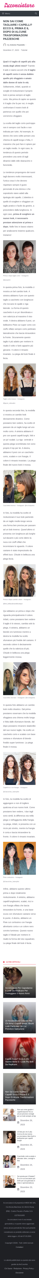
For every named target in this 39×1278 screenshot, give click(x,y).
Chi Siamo (8, 1268)
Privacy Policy (28, 1268)
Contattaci (19, 1247)
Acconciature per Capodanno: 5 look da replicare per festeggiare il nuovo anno (19, 991)
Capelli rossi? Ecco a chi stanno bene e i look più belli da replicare (19, 1062)
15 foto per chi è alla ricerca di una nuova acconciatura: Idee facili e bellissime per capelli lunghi (26, 1136)
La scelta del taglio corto (14, 123)
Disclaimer (20, 1273)
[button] (36, 13)
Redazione (18, 1268)
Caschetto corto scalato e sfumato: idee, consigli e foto (26, 1158)
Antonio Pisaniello (17, 45)
